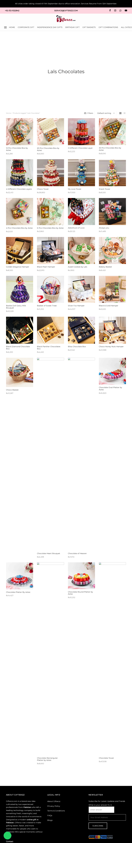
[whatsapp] (120, 10)
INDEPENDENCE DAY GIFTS (49, 27)
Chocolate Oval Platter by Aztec (110, 388)
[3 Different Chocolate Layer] (81, 131)
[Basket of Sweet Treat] (50, 289)
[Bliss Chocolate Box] (81, 330)
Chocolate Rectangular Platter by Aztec (47, 759)
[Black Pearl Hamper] (50, 250)
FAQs (49, 815)
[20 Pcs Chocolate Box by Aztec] (50, 131)
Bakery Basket (105, 267)
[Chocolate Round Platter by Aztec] (81, 575)
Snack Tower (104, 189)
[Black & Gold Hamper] (112, 289)
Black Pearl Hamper (46, 267)
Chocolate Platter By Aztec (18, 592)
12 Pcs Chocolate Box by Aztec (17, 149)
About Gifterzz (53, 801)
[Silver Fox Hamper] (81, 289)
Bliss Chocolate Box (77, 346)
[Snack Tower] (112, 172)
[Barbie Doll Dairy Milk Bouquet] (19, 289)
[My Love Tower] (81, 172)
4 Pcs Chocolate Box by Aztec (19, 228)
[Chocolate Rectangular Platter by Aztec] (50, 658)
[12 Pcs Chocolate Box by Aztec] (19, 131)
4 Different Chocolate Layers (19, 189)
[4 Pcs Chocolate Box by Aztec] (19, 211)
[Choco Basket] (19, 372)
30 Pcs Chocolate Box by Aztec (110, 149)
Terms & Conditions (56, 811)
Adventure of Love (76, 228)
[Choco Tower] (50, 172)
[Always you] (112, 211)
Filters (90, 113)
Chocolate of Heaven (77, 553)
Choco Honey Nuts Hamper (111, 346)
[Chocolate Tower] (112, 658)
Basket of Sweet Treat (47, 305)
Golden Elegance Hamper (17, 267)
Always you (104, 228)
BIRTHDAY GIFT (72, 27)
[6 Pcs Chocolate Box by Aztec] (50, 211)
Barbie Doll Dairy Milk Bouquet (16, 306)
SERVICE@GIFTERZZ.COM (66, 10)
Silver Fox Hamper (76, 305)
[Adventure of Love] (81, 211)
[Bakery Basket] (112, 250)
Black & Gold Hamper (108, 305)
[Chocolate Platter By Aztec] (19, 575)
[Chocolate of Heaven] (81, 454)
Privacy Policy (53, 806)
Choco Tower (43, 189)
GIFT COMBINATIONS (108, 27)
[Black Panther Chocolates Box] (50, 330)
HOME (12, 27)
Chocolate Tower (106, 758)
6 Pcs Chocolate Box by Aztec (50, 228)
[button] (7, 835)
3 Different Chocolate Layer (80, 148)
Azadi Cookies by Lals (77, 267)
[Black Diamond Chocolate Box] (19, 330)
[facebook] (110, 10)
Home (8, 113)
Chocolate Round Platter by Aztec (80, 593)
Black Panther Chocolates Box (48, 347)
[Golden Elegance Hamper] (19, 250)
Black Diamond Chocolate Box (18, 347)
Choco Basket (12, 390)
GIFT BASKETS (89, 27)
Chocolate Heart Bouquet (48, 553)
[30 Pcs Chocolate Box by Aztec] (112, 131)
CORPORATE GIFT (26, 27)
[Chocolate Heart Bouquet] (50, 454)
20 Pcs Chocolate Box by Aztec (48, 149)
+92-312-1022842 (12, 10)
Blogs (50, 820)
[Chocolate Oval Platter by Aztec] (112, 371)
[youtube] (126, 10)
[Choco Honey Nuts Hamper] (112, 330)
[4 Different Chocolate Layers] (19, 172)
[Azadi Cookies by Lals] (81, 250)
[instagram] (115, 10)
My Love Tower (74, 189)
